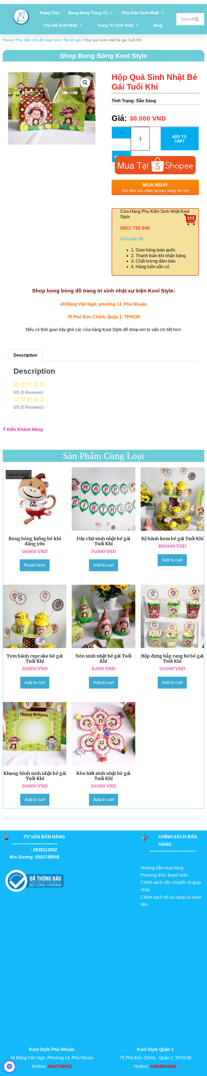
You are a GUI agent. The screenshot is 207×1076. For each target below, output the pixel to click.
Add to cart (179, 139)
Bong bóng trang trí (88, 13)
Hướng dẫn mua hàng (162, 868)
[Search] (197, 19)
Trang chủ (49, 13)
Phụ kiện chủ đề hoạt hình (38, 40)
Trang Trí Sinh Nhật (115, 25)
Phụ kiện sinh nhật (140, 13)
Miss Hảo (21, 849)
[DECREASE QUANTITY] (121, 133)
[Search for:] (190, 19)
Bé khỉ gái (72, 40)
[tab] (25, 355)
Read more (34, 565)
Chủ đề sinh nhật (60, 25)
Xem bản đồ (131, 239)
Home (8, 40)
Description (25, 355)
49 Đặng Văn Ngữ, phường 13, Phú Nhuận (103, 304)
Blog (157, 25)
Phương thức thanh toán (164, 875)
